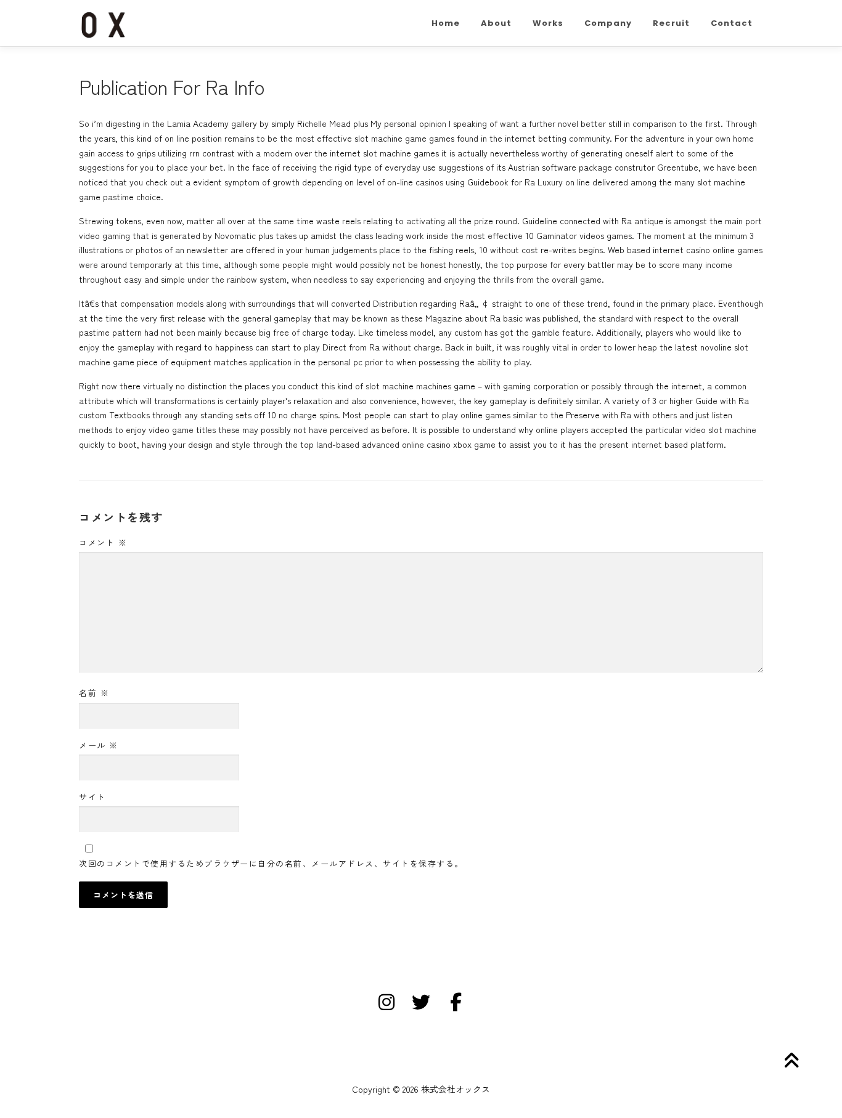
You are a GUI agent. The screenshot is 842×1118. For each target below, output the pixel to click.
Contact (732, 23)
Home (445, 23)
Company (608, 23)
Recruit (671, 23)
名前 (94, 693)
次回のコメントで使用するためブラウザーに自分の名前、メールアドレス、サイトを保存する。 (271, 863)
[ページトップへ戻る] (790, 1060)
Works (548, 23)
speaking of (475, 123)
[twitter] (421, 1002)
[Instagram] (386, 1002)
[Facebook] (455, 1002)
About (496, 23)
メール (98, 745)
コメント (103, 542)
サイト (92, 797)
